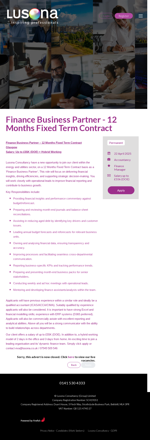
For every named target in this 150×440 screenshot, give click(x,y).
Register (124, 16)
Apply (121, 190)
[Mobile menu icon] (141, 16)
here (71, 357)
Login (106, 16)
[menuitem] (62, 431)
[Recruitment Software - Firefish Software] (33, 421)
